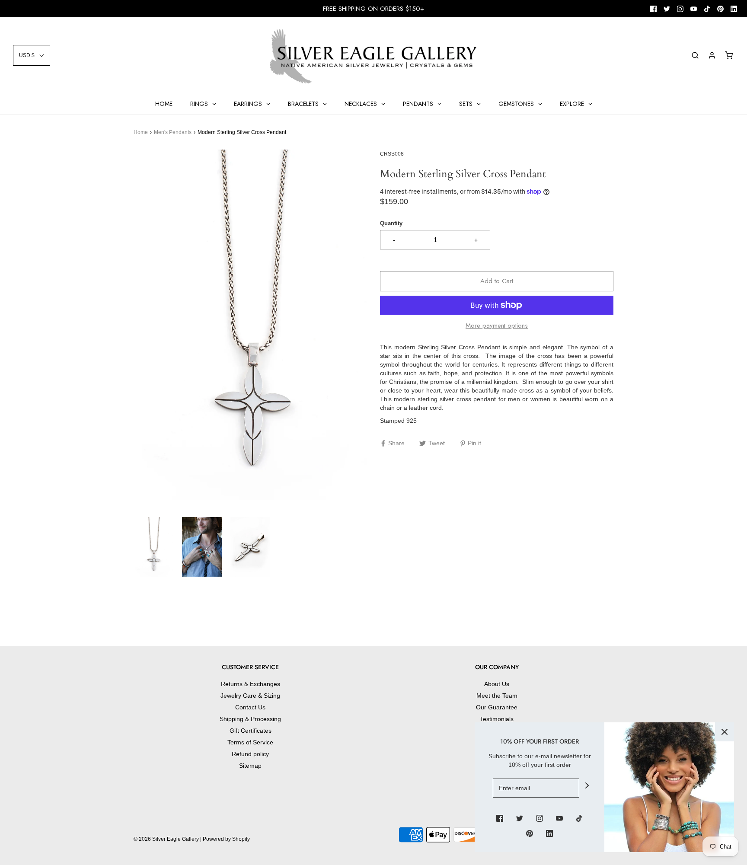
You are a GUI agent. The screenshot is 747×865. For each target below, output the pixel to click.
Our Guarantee (496, 707)
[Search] (695, 55)
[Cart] (729, 55)
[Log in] (712, 55)
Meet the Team (496, 695)
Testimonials (497, 718)
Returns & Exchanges (250, 683)
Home (141, 132)
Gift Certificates (250, 730)
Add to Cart (496, 281)
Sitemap (250, 765)
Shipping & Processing (250, 718)
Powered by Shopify (226, 839)
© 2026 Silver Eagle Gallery (167, 839)
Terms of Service (250, 742)
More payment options (497, 325)
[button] (31, 55)
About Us (496, 683)
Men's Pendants (173, 132)
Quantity (391, 223)
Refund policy (250, 753)
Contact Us (250, 707)
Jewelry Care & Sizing (250, 695)
